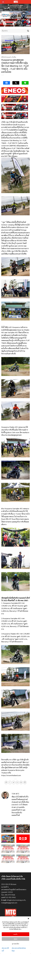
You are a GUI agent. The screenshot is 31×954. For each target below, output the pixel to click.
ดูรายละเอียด (15, 943)
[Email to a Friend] (17, 782)
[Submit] (28, 30)
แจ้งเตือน (13, 57)
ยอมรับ (15, 934)
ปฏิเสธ (15, 939)
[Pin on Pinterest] (21, 782)
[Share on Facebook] (10, 782)
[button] (28, 918)
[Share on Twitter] (13, 782)
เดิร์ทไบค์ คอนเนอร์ (6, 57)
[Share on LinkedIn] (25, 782)
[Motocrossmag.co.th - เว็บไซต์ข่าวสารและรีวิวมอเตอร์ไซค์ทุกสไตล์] (15, 2)
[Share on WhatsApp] (6, 782)
